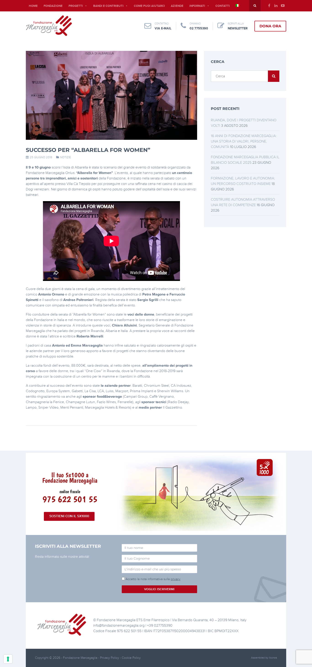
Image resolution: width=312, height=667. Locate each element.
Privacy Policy (110, 658)
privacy (175, 579)
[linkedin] (275, 5)
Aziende (177, 6)
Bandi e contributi (108, 6)
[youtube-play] (282, 5)
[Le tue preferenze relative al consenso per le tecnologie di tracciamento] (8, 659)
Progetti (76, 6)
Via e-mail (163, 28)
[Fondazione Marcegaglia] (49, 25)
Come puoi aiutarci (149, 6)
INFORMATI (197, 6)
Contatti (222, 6)
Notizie (65, 157)
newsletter (238, 28)
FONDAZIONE (53, 6)
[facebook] (269, 5)
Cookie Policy (131, 658)
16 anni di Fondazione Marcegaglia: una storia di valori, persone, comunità (244, 141)
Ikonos (273, 657)
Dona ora (270, 26)
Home (33, 6)
